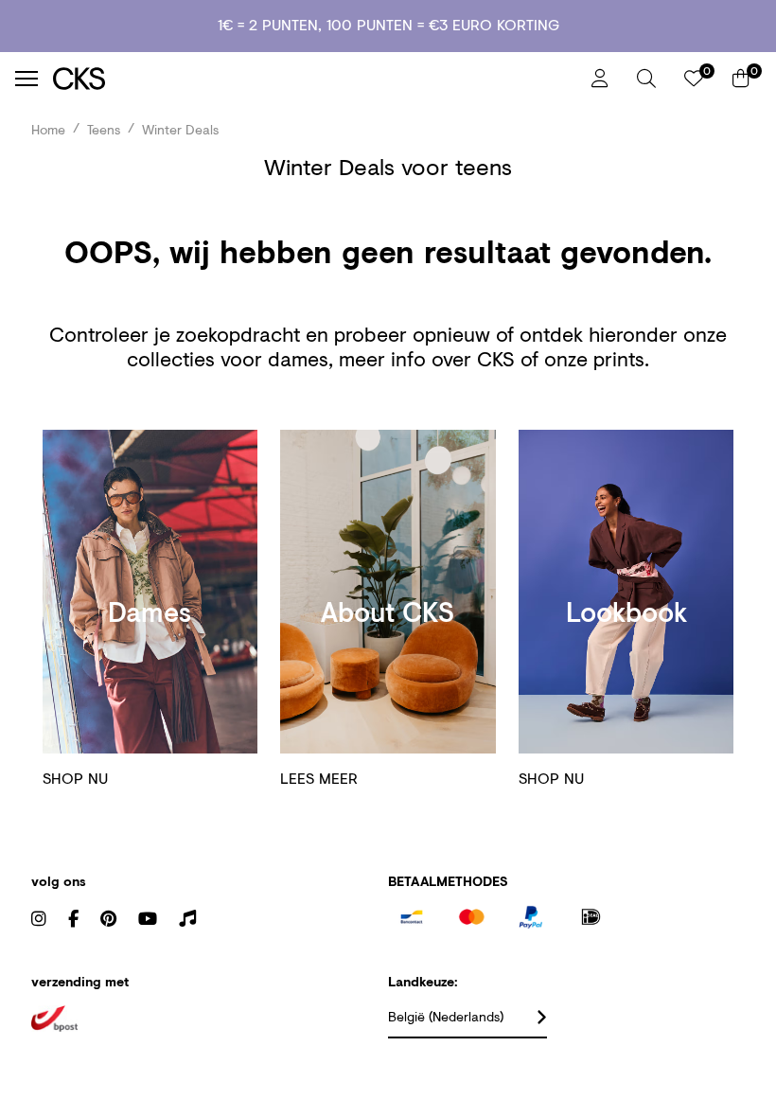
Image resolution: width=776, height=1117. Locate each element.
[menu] (26, 78)
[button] (646, 79)
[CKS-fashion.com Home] (315, 78)
